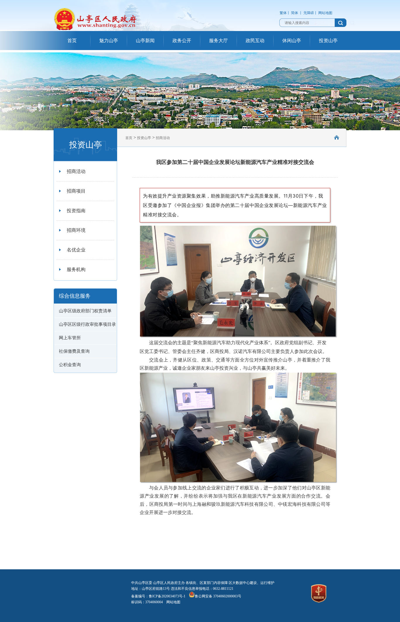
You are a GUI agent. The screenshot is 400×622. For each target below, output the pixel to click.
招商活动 (76, 171)
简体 (294, 13)
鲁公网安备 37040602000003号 (218, 596)
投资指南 (76, 210)
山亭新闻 (145, 40)
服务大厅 (218, 40)
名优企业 (76, 249)
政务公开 (181, 40)
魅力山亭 (108, 40)
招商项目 (76, 191)
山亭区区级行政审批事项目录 (87, 324)
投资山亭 (328, 40)
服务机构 (76, 269)
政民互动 (255, 40)
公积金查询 (70, 364)
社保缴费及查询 (74, 351)
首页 (72, 40)
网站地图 (325, 13)
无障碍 (308, 13)
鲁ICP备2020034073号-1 (167, 596)
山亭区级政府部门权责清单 (85, 311)
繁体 (283, 13)
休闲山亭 (291, 40)
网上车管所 (70, 337)
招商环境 (76, 230)
